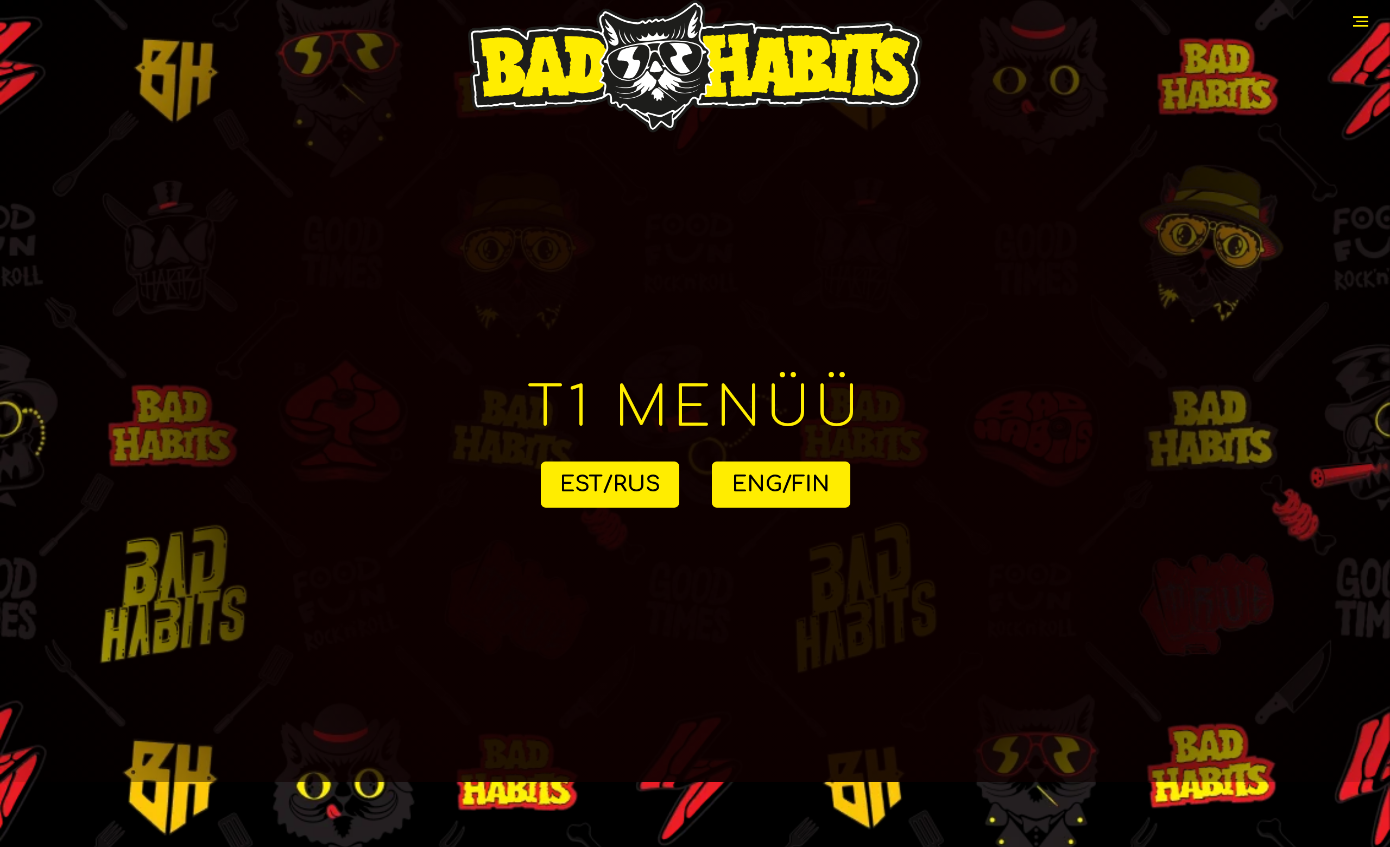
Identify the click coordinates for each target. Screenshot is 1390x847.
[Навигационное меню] (1360, 21)
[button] (781, 485)
